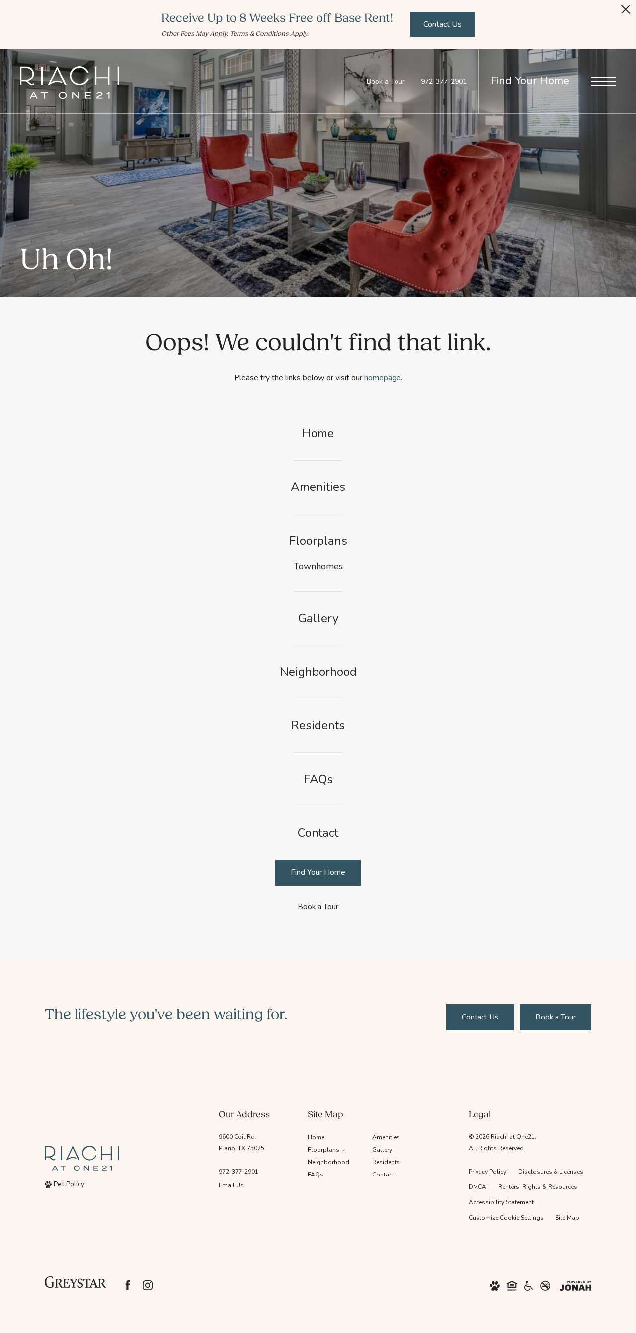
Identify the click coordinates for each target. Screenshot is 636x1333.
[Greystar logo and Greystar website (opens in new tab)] (75, 1285)
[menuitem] (318, 433)
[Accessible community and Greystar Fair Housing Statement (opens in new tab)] (528, 1285)
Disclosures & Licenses (550, 1172)
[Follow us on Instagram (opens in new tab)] (148, 1285)
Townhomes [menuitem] (318, 566)
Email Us (231, 1185)
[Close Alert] (625, 12)
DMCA (477, 1187)
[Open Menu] (603, 81)
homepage (382, 377)
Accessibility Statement (501, 1202)
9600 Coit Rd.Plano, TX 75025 (241, 1142)
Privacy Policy (487, 1172)
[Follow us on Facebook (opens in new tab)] (128, 1285)
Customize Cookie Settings (506, 1218)
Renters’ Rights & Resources (537, 1187)
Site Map (567, 1218)
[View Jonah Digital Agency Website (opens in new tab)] (575, 1285)
